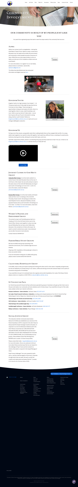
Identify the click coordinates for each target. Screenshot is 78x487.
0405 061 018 (39, 309)
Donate (71, 2)
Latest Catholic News (50, 381)
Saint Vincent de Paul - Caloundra (24, 393)
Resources (62, 382)
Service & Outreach (50, 393)
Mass (36, 2)
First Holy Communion (37, 388)
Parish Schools (22, 389)
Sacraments (46, 2)
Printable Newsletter (50, 380)
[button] (61, 374)
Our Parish (31, 2)
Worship (48, 389)
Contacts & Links (65, 2)
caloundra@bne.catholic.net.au (40, 275)
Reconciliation (36, 389)
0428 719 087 (39, 301)
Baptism (35, 385)
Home (26, 2)
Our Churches (22, 387)
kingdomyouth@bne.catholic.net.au (18, 119)
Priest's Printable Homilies (51, 382)
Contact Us (62, 378)
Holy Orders (35, 393)
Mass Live (35, 380)
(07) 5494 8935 (33, 303)
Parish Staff (62, 380)
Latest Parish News (50, 378)
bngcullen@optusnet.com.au (29, 341)
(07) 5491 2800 (37, 298)
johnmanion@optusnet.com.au (16, 189)
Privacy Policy (62, 384)
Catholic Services (23, 391)
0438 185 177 (46, 306)
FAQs (61, 381)
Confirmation (36, 387)
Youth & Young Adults (50, 392)
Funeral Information (37, 381)
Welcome (21, 385)
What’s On (40, 2)
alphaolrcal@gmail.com (14, 67)
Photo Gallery (22, 388)
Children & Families (50, 387)
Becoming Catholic (37, 395)
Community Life (49, 391)
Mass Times (36, 378)
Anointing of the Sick (37, 391)
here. (27, 72)
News (59, 2)
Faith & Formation (50, 388)
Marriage (35, 392)
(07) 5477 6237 (41, 291)
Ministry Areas (53, 2)
